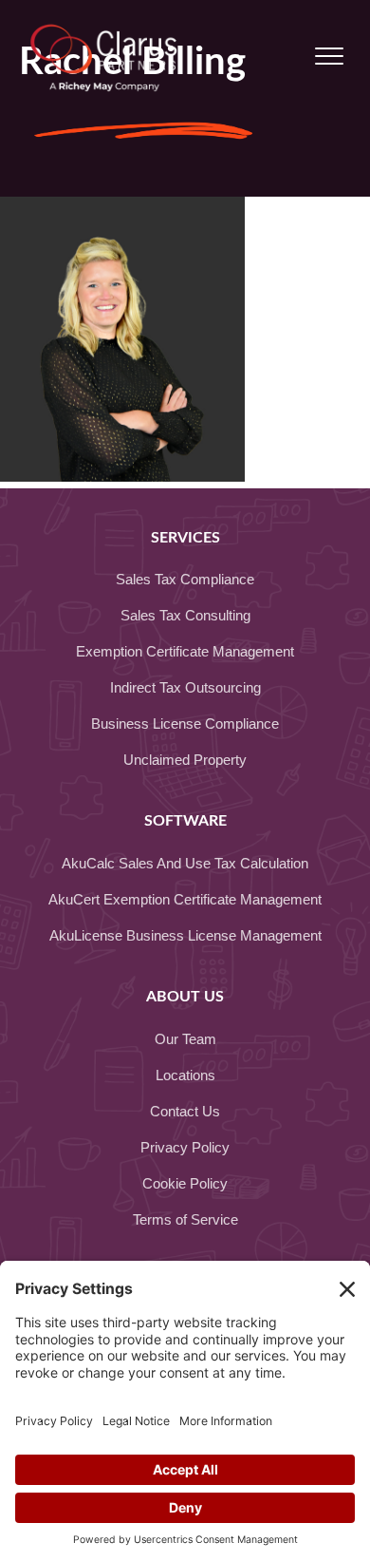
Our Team (185, 1039)
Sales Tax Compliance (185, 579)
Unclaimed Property (185, 760)
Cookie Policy (185, 1183)
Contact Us (185, 1111)
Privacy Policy (185, 1147)
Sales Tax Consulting (185, 615)
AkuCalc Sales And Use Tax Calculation (185, 863)
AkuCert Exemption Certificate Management (185, 899)
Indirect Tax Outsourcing (185, 687)
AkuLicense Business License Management (185, 935)
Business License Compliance (185, 723)
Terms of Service (185, 1219)
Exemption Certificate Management (185, 651)
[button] (329, 57)
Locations (185, 1075)
